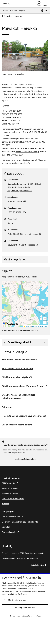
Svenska (13, 10)
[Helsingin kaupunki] (7, 546)
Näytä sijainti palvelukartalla (19, 190)
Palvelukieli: (12, 219)
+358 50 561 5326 (17, 212)
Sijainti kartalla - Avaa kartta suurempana (18, 330)
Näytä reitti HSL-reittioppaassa (22, 244)
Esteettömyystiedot (19, 342)
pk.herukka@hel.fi (17, 201)
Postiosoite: (12, 230)
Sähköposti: (12, 197)
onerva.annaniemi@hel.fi (13, 132)
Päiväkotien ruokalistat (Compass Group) (25, 386)
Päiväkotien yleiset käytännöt (17, 377)
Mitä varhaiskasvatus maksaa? (17, 368)
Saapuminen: (12, 240)
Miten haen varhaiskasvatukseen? (19, 359)
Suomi (5, 10)
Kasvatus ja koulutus (13, 16)
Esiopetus (7, 407)
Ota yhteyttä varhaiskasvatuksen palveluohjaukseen (18, 396)
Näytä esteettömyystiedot (18, 187)
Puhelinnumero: (14, 208)
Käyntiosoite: (13, 180)
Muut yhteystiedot (14, 259)
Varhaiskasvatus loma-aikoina (17, 424)
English (22, 10)
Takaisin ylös (37, 565)
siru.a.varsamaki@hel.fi (26, 151)
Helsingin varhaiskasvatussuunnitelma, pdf (24, 415)
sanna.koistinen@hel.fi (12, 141)
